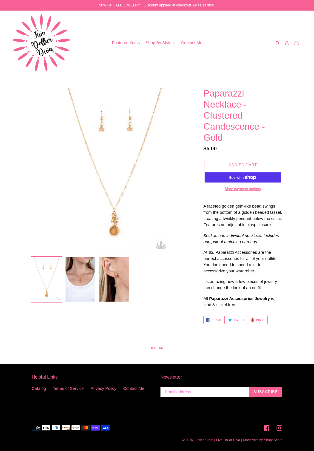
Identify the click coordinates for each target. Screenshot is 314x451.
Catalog (39, 388)
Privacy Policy (103, 388)
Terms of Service (68, 388)
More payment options (243, 189)
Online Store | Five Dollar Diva (217, 440)
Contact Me (133, 388)
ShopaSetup (273, 440)
